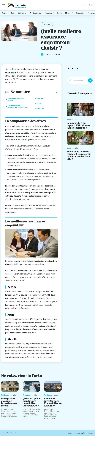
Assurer (47, 24)
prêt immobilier (23, 133)
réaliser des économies (15, 136)
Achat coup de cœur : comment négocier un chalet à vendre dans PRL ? (79, 155)
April (39, 103)
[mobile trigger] (4, 5)
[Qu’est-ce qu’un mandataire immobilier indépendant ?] (31, 386)
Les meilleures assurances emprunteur (17, 106)
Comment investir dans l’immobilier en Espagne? (53, 402)
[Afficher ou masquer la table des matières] (44, 92)
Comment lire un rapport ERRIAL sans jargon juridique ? (78, 125)
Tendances (5, 395)
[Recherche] (84, 5)
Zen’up (40, 98)
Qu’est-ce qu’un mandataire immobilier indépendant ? (31, 402)
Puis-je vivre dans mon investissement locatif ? (10, 402)
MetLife (40, 108)
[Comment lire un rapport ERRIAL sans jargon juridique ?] (80, 109)
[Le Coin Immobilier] (16, 5)
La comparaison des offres (16, 99)
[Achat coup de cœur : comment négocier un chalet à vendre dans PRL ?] (80, 138)
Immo (69, 119)
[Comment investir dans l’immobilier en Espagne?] (53, 386)
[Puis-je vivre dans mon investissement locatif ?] (10, 386)
